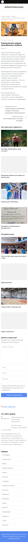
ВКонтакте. (22, 99)
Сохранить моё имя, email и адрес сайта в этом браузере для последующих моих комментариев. (13, 388)
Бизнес (5, 463)
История (5, 477)
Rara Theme (20, 536)
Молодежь (6, 499)
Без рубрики (6, 455)
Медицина (6, 494)
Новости (3, 48)
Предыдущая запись (15, 110)
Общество (6, 516)
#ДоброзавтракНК (6, 282)
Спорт (4, 520)
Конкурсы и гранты (8, 485)
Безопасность (7, 459)
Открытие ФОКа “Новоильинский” (11, 307)
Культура (5, 490)
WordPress (17, 538)
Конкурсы (5, 481)
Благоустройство (8, 468)
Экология (5, 525)
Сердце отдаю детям (7, 331)
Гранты (5, 472)
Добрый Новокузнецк (14, 7)
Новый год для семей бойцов (9, 202)
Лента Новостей (9, 407)
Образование (7, 512)
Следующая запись (13, 118)
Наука (4, 503)
